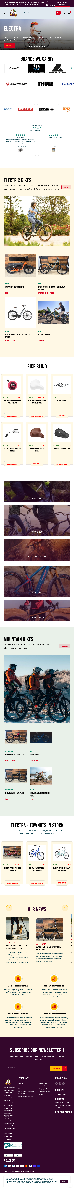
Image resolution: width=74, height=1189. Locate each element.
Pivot (31, 751)
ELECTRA (40, 331)
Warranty (42, 1094)
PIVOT (39, 283)
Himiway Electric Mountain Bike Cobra (40, 794)
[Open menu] (4, 13)
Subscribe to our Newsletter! (63, 3)
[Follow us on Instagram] (60, 1083)
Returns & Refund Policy (26, 1096)
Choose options (37, 463)
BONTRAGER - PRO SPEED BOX (62, 448)
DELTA (54, 397)
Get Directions (50, 3)
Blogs (20, 1089)
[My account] (65, 13)
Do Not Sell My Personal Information (26, 1092)
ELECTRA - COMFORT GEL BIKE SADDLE (37, 449)
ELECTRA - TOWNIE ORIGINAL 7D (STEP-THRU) (12, 869)
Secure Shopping (44, 1086)
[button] (35, 154)
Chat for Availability (12, 416)
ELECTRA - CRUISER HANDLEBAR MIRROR (12, 449)
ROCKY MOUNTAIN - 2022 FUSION (14, 793)
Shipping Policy (43, 1089)
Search (20, 1083)
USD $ (16, 1155)
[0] (69, 13)
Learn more (65, 646)
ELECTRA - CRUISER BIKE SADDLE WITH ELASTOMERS (37, 401)
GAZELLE (7, 331)
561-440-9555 (60, 1094)
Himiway (7, 283)
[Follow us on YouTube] (63, 1083)
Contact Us (22, 1086)
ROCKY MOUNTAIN (9, 751)
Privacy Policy (43, 1083)
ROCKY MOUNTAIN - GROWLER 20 (14, 754)
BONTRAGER (56, 445)
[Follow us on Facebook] (56, 1083)
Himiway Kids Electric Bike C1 (14, 287)
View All (66, 187)
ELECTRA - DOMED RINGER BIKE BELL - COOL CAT (12, 401)
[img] (37, 127)
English (7, 1155)
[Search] (58, 13)
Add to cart (62, 415)
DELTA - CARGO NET (62, 400)
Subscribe (56, 1068)
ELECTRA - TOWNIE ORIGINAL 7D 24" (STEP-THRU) (61, 869)
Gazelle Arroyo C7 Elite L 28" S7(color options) (17, 335)
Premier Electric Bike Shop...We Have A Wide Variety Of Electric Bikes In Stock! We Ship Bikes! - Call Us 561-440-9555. (24, 3)
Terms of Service (44, 1091)
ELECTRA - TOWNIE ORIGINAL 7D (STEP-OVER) (37, 869)
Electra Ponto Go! (44, 334)
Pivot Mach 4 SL (35, 754)
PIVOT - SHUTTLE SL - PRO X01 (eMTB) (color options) (51, 288)
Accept (64, 1181)
